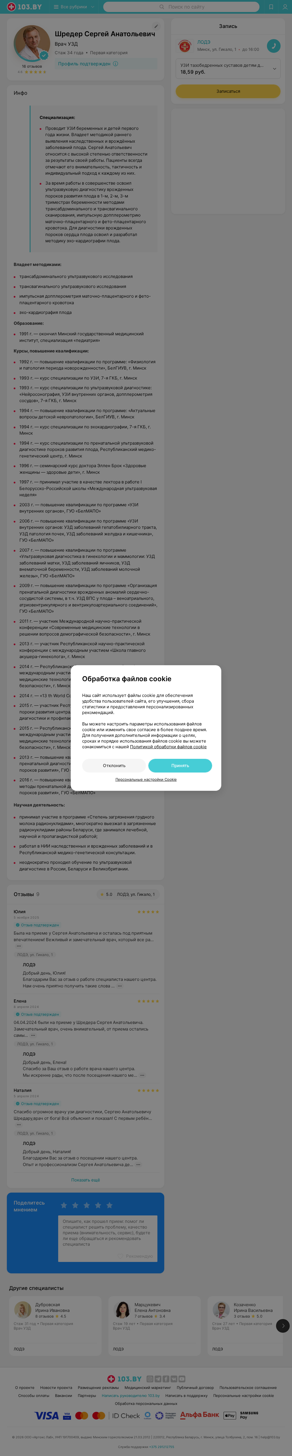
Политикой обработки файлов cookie (168, 746)
